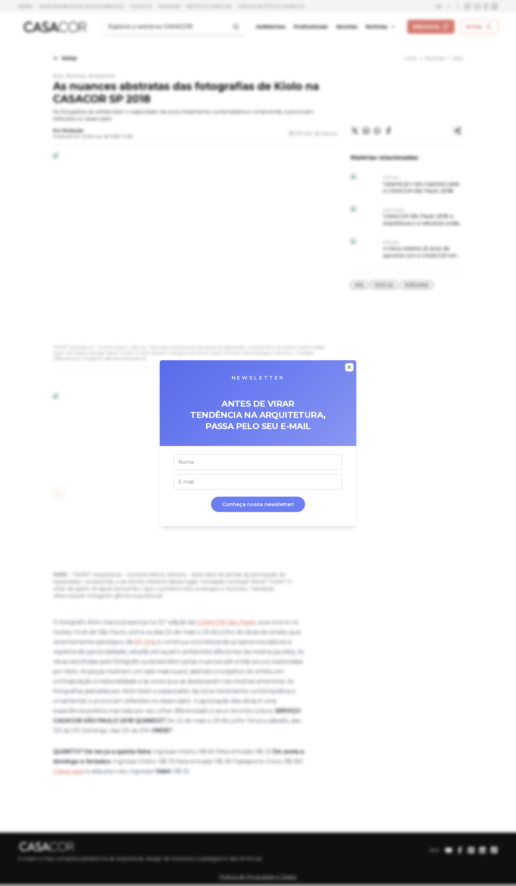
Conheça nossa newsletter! (258, 504)
